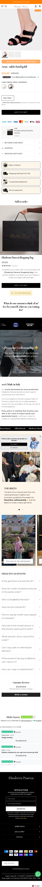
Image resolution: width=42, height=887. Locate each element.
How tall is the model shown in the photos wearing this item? (18, 627)
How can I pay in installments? (18, 669)
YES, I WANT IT (14, 444)
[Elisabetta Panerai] (21, 6)
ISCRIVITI (21, 809)
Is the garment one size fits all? (18, 581)
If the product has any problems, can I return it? (18, 660)
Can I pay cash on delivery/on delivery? (17, 649)
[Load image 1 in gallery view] (21, 29)
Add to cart (21, 112)
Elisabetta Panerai (23, 869)
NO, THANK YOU (14, 448)
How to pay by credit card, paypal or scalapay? (19, 616)
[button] (37, 886)
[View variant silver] (11, 87)
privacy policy (23, 818)
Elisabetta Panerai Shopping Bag (17, 257)
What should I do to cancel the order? (18, 638)
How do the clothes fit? (14, 607)
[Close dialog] (40, 436)
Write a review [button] (21, 695)
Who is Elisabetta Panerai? (15, 599)
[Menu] (2, 6)
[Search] (6, 6)
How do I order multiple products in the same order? (19, 590)
